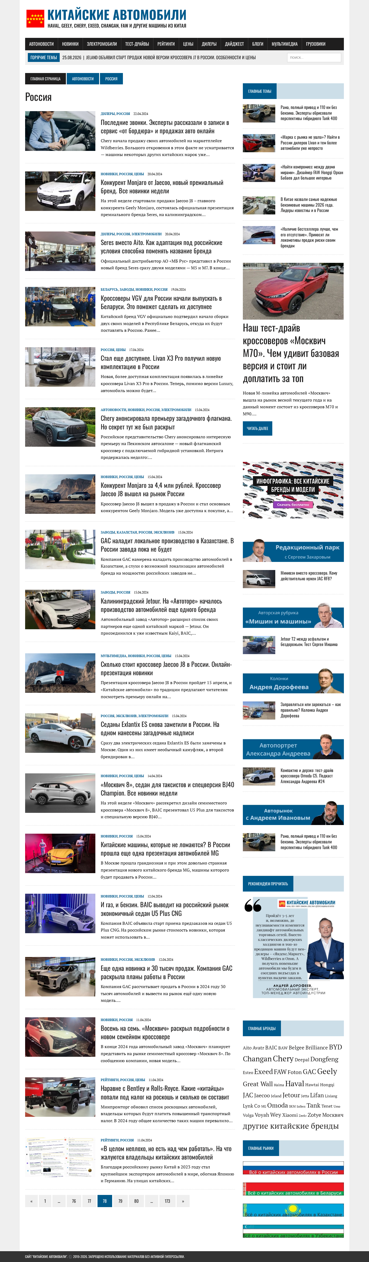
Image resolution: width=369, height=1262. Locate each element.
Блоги (257, 44)
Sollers (301, 1106)
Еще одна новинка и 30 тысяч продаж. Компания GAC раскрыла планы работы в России (166, 972)
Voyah (262, 1114)
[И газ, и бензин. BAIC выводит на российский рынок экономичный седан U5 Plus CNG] (60, 930)
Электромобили (102, 44)
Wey (275, 1114)
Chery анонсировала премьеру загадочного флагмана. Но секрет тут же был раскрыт (166, 422)
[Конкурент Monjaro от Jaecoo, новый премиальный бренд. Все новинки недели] (60, 207)
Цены (188, 44)
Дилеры (209, 44)
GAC (309, 1071)
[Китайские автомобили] (184, 18)
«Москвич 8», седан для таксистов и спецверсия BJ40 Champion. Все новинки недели (167, 788)
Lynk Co (251, 1106)
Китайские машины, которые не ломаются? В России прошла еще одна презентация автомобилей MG (165, 848)
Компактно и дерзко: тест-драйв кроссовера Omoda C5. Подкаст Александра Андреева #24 (307, 776)
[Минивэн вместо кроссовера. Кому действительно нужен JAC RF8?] (259, 585)
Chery (283, 1058)
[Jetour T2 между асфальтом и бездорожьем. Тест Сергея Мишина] (259, 650)
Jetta (305, 1095)
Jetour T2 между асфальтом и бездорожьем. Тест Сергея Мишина (309, 641)
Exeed (263, 1071)
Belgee (296, 1047)
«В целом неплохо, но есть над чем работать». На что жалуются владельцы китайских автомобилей (166, 1152)
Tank (313, 1105)
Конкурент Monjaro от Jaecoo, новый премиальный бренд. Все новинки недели (162, 186)
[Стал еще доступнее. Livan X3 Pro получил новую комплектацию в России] (60, 383)
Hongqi (327, 1085)
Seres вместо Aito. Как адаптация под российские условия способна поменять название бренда (161, 246)
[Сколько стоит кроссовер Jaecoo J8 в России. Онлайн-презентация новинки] (60, 689)
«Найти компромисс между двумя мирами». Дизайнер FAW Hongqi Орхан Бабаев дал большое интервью (312, 172)
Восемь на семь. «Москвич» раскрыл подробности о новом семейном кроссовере (165, 1032)
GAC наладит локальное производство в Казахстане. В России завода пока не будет (167, 544)
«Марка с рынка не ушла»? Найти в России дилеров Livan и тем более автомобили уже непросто (310, 142)
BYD (335, 1046)
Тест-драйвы (137, 44)
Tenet (327, 1106)
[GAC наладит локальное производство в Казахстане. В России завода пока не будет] (60, 565)
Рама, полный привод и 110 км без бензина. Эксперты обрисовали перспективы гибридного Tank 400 (309, 113)
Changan (257, 1059)
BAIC (271, 1047)
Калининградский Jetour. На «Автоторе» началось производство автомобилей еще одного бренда (161, 605)
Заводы (127, 289)
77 (89, 1201)
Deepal (302, 1059)
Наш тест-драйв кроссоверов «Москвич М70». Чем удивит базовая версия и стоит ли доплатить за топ (291, 352)
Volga (248, 1115)
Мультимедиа (285, 44)
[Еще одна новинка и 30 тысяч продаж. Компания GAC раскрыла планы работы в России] (60, 993)
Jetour (291, 1095)
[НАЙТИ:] (314, 57)
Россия (123, 114)
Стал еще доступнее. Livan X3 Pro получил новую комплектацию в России (161, 362)
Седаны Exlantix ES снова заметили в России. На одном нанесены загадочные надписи (160, 728)
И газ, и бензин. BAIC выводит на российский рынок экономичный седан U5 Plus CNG (165, 908)
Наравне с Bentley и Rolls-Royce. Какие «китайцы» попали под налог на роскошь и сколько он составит (165, 1092)
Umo (337, 1106)
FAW (280, 1071)
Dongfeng (324, 1059)
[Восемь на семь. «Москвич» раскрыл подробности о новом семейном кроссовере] (60, 1053)
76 (74, 1201)
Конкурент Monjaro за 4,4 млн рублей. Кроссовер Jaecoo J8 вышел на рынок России (161, 489)
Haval (294, 1083)
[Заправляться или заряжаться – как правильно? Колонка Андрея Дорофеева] (259, 716)
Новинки (70, 44)
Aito (247, 1048)
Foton (295, 1072)
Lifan (317, 1095)
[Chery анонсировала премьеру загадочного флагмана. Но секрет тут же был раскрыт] (60, 443)
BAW (283, 1048)
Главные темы (259, 91)
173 (167, 1201)
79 (120, 1201)
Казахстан (127, 532)
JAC (248, 1095)
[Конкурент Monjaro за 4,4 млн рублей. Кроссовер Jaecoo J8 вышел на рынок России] (60, 510)
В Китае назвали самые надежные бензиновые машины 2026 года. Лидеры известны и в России (309, 205)
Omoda (277, 1105)
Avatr (258, 1047)
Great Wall (258, 1083)
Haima (279, 1084)
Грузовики (316, 44)
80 (136, 1201)
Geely (327, 1071)
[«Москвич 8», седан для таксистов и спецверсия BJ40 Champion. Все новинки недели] (60, 809)
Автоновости (41, 44)
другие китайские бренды (291, 1126)
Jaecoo (262, 1095)
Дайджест (234, 44)
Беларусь (109, 289)
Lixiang (331, 1095)
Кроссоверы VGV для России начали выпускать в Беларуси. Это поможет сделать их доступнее (161, 302)
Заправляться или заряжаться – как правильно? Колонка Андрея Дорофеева (311, 710)
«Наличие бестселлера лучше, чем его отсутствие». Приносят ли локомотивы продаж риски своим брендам (309, 237)
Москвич (333, 1115)
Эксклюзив (164, 532)
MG (263, 1106)
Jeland (276, 1095)
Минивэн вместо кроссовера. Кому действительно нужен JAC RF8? (309, 575)
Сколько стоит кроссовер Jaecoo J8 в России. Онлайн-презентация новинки (166, 668)
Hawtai (312, 1085)
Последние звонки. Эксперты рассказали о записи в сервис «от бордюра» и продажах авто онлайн (165, 126)
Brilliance (317, 1047)
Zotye (314, 1114)
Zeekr (303, 1116)
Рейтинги (166, 44)
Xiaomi (290, 1115)
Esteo (248, 1072)
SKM (292, 1106)
